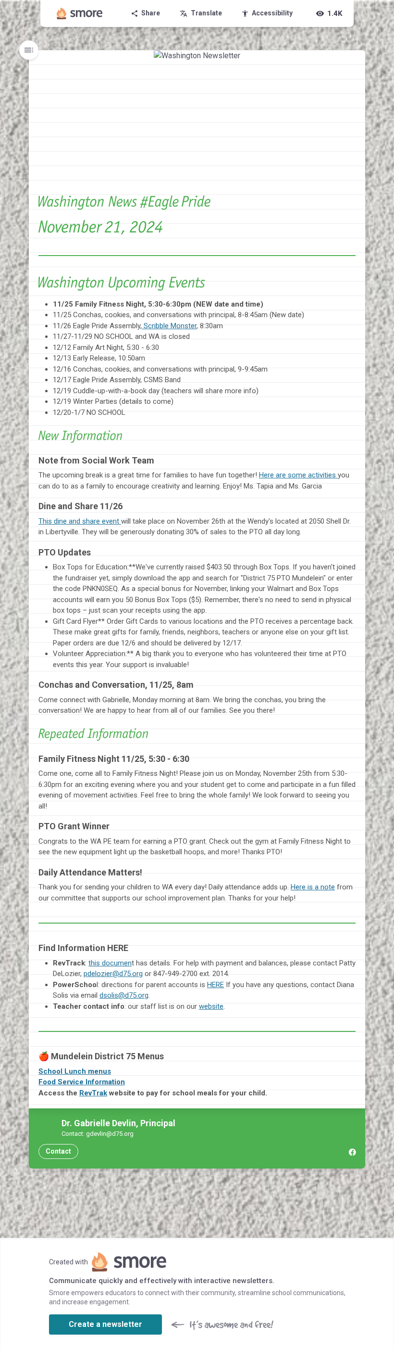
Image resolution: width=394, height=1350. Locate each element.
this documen (110, 963)
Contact (58, 1151)
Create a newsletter (105, 1324)
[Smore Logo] (80, 13)
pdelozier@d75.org (113, 973)
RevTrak (93, 1093)
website (211, 1006)
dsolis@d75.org (123, 995)
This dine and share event (79, 521)
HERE (215, 984)
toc (29, 50)
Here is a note (313, 887)
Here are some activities (298, 475)
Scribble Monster (169, 325)
